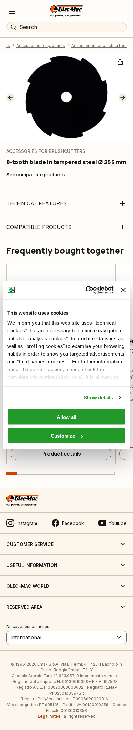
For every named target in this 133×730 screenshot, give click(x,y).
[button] (10, 98)
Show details (98, 397)
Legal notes (49, 716)
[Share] (119, 61)
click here (69, 377)
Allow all (66, 416)
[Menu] (11, 11)
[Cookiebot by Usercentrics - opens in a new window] (86, 290)
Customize (63, 436)
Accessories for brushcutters (99, 45)
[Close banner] (123, 290)
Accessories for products (40, 45)
